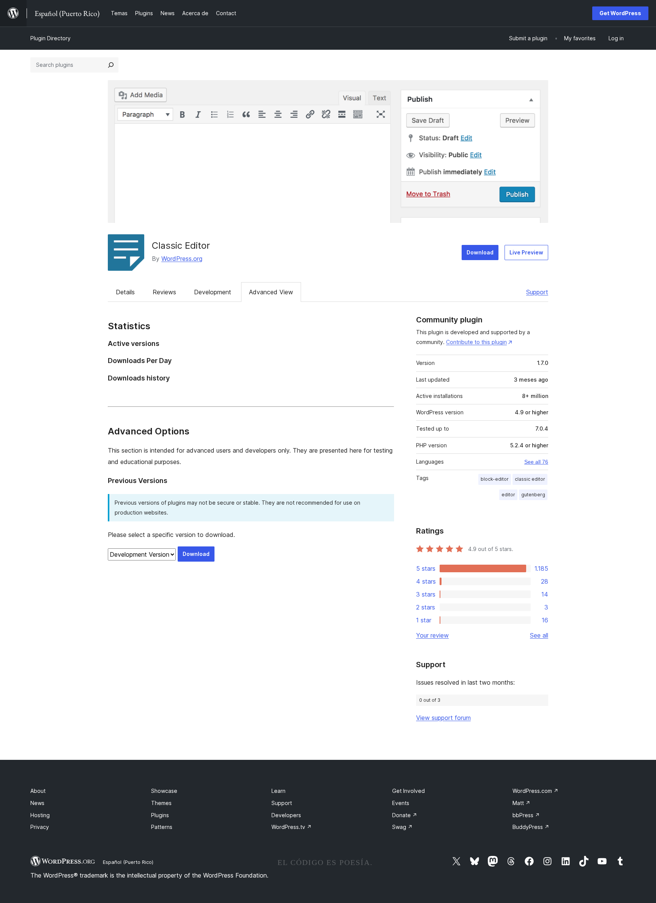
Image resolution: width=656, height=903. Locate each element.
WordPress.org (181, 258)
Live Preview (526, 252)
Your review (432, 635)
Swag (402, 827)
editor (508, 494)
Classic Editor (181, 245)
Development (212, 292)
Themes (161, 803)
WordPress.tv (291, 827)
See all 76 (536, 462)
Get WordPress (620, 13)
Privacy (39, 827)
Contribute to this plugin (476, 342)
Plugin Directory (50, 38)
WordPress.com (535, 791)
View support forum (443, 717)
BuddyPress (530, 827)
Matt (521, 803)
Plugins (160, 815)
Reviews (164, 292)
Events (400, 803)
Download (480, 252)
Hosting (40, 815)
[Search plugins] (110, 65)
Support (537, 292)
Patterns (161, 827)
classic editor (530, 479)
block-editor (495, 479)
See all (539, 635)
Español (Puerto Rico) (128, 862)
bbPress (526, 815)
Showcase (164, 791)
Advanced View (271, 292)
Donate (404, 815)
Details (125, 292)
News (37, 803)
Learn (278, 791)
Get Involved (408, 791)
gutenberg (533, 494)
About (38, 791)
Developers (286, 815)
